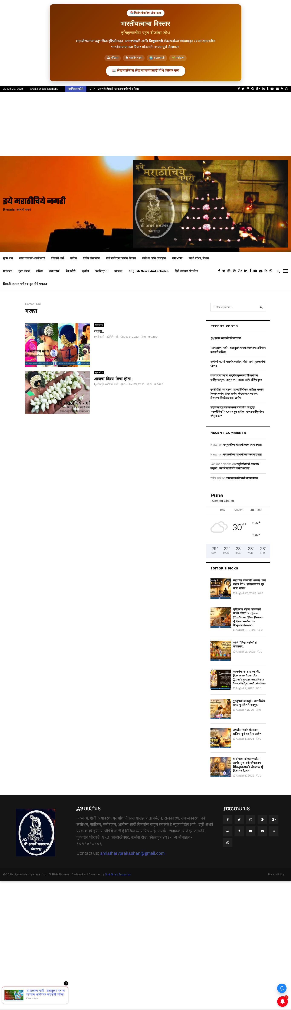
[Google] (241, 271)
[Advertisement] (145, 124)
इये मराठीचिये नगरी (34, 202)
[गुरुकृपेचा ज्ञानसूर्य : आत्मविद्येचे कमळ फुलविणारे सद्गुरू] (220, 709)
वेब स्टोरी (70, 271)
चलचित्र (100, 271)
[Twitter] (225, 271)
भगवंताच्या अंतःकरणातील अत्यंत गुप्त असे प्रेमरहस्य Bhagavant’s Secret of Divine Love (248, 764)
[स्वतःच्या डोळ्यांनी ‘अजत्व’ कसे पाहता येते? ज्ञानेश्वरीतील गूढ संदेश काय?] (220, 588)
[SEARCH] (261, 307)
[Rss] (267, 271)
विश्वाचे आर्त (57, 258)
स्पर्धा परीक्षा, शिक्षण (199, 258)
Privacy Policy (276, 874)
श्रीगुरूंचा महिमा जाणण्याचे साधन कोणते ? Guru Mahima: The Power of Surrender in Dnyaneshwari (248, 617)
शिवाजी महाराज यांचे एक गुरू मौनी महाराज (25, 283)
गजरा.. (99, 331)
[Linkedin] (246, 271)
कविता (39, 271)
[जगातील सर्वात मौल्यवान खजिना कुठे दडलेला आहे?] (220, 738)
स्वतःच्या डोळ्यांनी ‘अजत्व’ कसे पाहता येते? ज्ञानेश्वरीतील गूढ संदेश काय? (249, 584)
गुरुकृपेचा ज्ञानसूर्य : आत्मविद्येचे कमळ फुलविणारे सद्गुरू (249, 703)
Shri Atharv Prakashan (118, 874)
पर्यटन (73, 258)
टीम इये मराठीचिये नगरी (107, 336)
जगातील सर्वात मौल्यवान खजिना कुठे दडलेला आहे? (247, 732)
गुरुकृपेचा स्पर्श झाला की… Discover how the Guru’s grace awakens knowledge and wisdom (249, 677)
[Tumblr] (251, 271)
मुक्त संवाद (24, 271)
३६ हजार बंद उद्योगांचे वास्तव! (225, 338)
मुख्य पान (8, 258)
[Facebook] (220, 271)
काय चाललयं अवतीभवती (32, 258)
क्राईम (85, 271)
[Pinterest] (235, 271)
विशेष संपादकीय (91, 258)
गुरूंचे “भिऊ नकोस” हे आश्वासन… (245, 644)
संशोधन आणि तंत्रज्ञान (154, 258)
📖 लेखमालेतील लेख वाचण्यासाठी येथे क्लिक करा (145, 71)
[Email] (262, 271)
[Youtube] (256, 271)
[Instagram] (230, 271)
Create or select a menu (44, 88)
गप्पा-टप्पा (177, 258)
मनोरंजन (7, 271)
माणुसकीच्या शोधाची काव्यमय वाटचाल (242, 444)
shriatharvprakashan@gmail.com (132, 853)
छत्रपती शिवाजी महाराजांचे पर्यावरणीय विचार (118, 89)
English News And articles (149, 271)
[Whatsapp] (272, 271)
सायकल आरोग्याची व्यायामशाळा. (242, 478)
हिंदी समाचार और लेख (186, 271)
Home (29, 304)
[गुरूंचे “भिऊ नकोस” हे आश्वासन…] (220, 651)
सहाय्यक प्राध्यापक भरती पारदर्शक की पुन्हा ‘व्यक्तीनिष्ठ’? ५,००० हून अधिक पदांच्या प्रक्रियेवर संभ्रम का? (237, 411)
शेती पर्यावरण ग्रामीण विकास (121, 258)
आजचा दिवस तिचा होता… (113, 378)
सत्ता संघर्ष (54, 271)
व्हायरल (118, 271)
